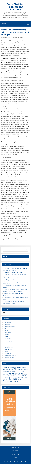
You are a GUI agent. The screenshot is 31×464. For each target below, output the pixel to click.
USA (14, 381)
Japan (26, 374)
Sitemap (15, 457)
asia (14, 367)
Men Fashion (8, 349)
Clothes (6, 330)
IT (16, 374)
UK (13, 379)
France (11, 371)
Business (7, 324)
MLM (24, 376)
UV (17, 381)
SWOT (7, 379)
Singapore (23, 377)
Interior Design (8, 342)
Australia (19, 367)
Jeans (6, 344)
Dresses (6, 334)
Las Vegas (5, 375)
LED (8, 376)
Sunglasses (7, 353)
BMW (4, 369)
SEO (12, 377)
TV (10, 379)
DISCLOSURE (15, 451)
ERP (27, 369)
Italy (19, 374)
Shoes (6, 351)
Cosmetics (7, 332)
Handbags (7, 338)
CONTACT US (15, 447)
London (13, 376)
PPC (10, 377)
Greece (24, 371)
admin (15, 37)
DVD (24, 369)
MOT (27, 375)
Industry (22, 37)
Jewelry (6, 346)
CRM (21, 369)
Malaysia (18, 375)
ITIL (22, 374)
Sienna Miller (17, 377)
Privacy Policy (15, 454)
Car (5, 328)
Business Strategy (9, 326)
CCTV (11, 369)
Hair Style (7, 336)
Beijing (24, 367)
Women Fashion (9, 357)
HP (9, 374)
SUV (4, 379)
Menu (4, 24)
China (17, 369)
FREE (14, 371)
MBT (21, 375)
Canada (8, 369)
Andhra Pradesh (8, 367)
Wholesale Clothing (10, 355)
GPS (21, 371)
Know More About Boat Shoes (13, 272)
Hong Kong (5, 374)
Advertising (7, 322)
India (13, 373)
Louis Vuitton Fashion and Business (15, 6)
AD (3, 367)
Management (8, 348)
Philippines (5, 377)
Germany (18, 371)
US (10, 381)
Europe (6, 371)
